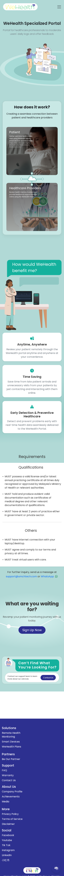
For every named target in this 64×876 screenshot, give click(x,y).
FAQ (4, 770)
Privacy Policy (10, 814)
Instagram (8, 850)
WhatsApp (47, 576)
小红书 (5, 860)
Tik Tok (6, 845)
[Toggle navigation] (59, 7)
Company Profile (12, 791)
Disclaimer (8, 824)
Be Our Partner (11, 759)
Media (5, 801)
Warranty (8, 775)
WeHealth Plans (11, 746)
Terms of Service (12, 819)
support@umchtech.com (21, 576)
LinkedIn (7, 855)
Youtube (7, 840)
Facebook (8, 835)
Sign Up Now (32, 630)
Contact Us (9, 780)
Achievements (11, 796)
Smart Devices (11, 741)
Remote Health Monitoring (11, 734)
